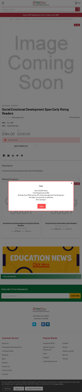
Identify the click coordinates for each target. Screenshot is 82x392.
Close (42, 206)
